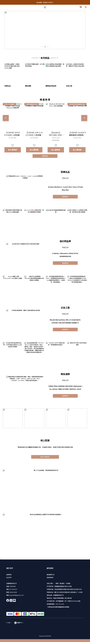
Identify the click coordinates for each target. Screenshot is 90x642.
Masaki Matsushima (57, 320)
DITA (76, 253)
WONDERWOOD (65, 256)
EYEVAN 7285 (57, 323)
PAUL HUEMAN (59, 386)
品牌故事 (8, 574)
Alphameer (77, 386)
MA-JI (68, 320)
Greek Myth (75, 320)
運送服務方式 (50, 574)
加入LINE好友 (45, 457)
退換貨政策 (50, 577)
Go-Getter (53, 389)
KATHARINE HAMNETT (70, 323)
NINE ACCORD (63, 389)
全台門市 (8, 577)
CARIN (50, 386)
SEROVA (73, 389)
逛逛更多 (65, 196)
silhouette (64, 253)
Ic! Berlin (55, 253)
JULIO (79, 389)
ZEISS (71, 253)
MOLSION (69, 386)
